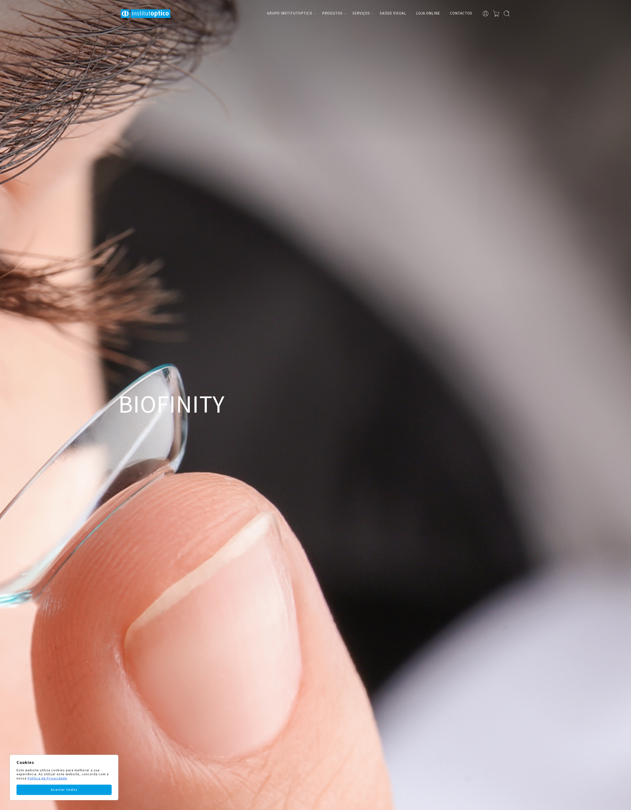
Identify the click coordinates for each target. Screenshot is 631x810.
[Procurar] (506, 13)
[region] (64, 777)
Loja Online (428, 13)
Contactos (461, 13)
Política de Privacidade (47, 778)
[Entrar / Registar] (485, 13)
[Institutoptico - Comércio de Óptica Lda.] (145, 13)
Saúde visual (393, 13)
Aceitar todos (64, 789)
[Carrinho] (496, 13)
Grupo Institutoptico (289, 13)
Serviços (361, 13)
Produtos (332, 13)
